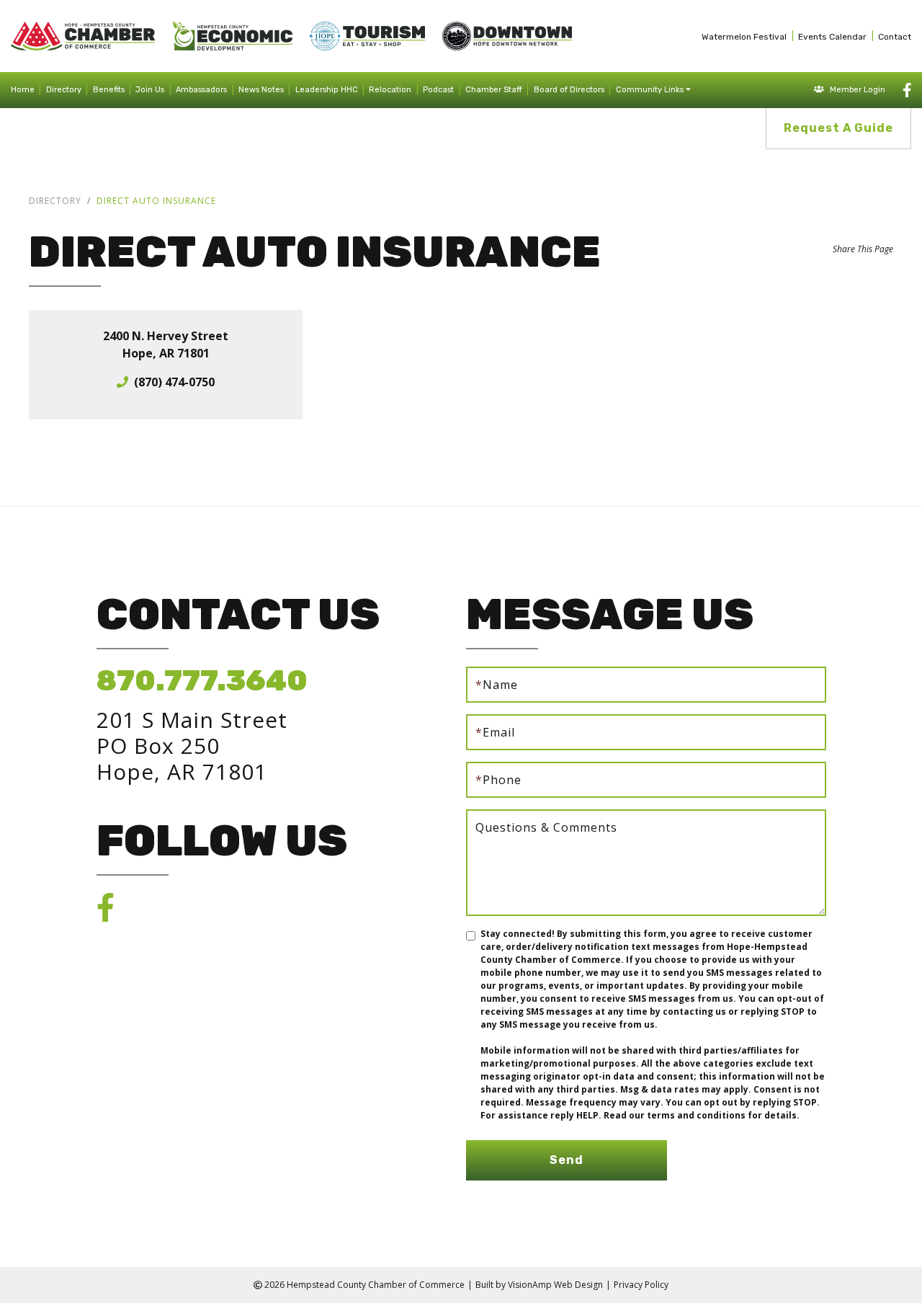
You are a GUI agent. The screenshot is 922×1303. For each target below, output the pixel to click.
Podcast (438, 89)
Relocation (390, 89)
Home (23, 89)
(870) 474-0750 (174, 382)
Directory (63, 89)
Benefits (109, 89)
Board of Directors (569, 89)
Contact (894, 37)
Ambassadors (201, 89)
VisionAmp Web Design (555, 1284)
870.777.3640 (202, 681)
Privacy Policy (641, 1284)
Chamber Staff (493, 89)
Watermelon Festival (744, 37)
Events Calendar (832, 37)
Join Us (149, 89)
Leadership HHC (326, 89)
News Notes (261, 89)
